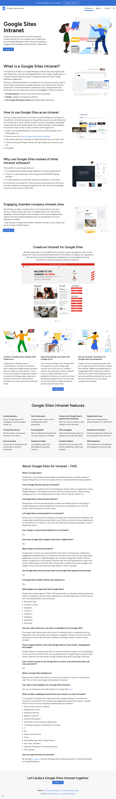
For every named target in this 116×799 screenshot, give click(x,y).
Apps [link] (98, 8)
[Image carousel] (58, 292)
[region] (58, 3)
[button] (114, 8)
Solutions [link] (88, 8)
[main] (25, 34)
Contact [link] (107, 8)
